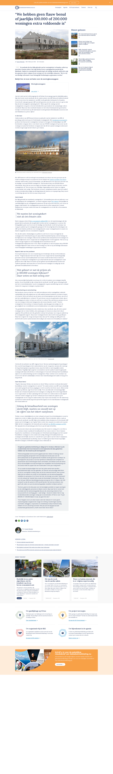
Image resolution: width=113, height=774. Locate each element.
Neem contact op (73, 638)
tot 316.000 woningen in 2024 (57, 424)
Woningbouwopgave (38, 84)
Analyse (17, 67)
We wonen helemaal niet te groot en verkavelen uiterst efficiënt (88, 34)
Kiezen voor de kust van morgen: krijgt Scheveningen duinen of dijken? (87, 43)
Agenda (65, 7)
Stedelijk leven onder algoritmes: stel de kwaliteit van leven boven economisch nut (25, 582)
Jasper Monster (21, 62)
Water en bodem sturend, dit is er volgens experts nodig (84, 580)
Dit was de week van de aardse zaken (52, 580)
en (58, 179)
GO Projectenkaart (74, 7)
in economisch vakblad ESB (39, 221)
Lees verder (34, 91)
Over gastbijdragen (31, 620)
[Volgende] (97, 557)
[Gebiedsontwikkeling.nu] (34, 7)
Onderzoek (76, 598)
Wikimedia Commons (47, 172)
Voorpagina (58, 7)
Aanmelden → (60, 664)
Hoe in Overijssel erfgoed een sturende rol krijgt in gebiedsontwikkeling (86, 69)
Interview (25, 598)
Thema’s (83, 7)
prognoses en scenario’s (60, 120)
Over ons (90, 7)
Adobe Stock (50, 516)
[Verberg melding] (110, 2)
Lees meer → (74, 2)
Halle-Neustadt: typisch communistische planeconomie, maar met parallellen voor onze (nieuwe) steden (87, 51)
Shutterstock (51, 359)
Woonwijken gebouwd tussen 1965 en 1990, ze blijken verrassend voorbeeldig (87, 60)
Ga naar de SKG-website (32, 638)
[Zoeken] (96, 7)
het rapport (55, 201)
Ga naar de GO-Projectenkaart (77, 620)
